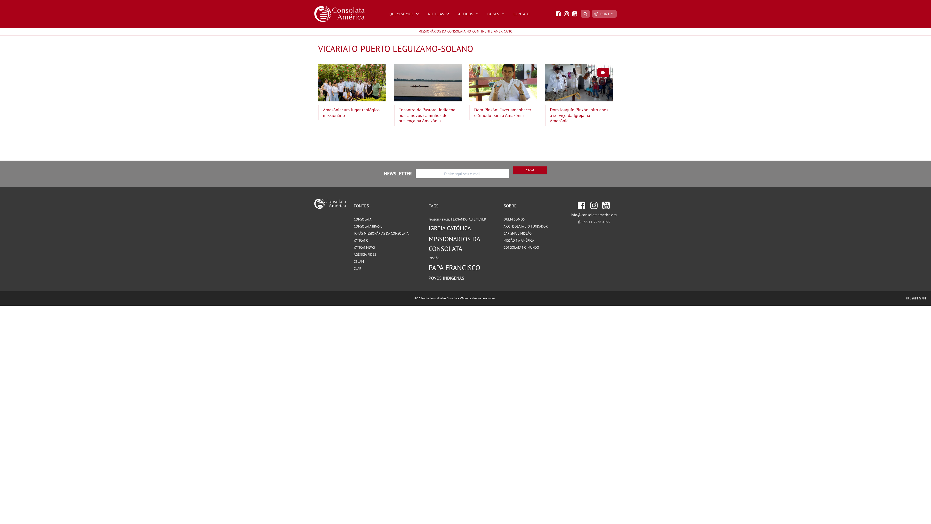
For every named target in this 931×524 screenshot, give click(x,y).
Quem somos (514, 219)
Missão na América (519, 240)
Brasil (446, 219)
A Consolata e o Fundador (526, 226)
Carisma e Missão (518, 233)
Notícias (436, 13)
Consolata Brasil (368, 226)
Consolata (362, 219)
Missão (434, 258)
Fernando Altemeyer (468, 219)
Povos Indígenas (446, 278)
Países (493, 13)
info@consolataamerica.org (594, 214)
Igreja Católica (450, 228)
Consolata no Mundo (521, 247)
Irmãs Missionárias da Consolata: (381, 233)
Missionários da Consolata (454, 244)
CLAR (357, 268)
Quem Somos (401, 13)
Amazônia (435, 219)
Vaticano (361, 240)
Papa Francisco (454, 267)
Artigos (465, 13)
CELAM (359, 261)
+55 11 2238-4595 (596, 222)
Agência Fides (365, 254)
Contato (522, 13)
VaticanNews (364, 247)
